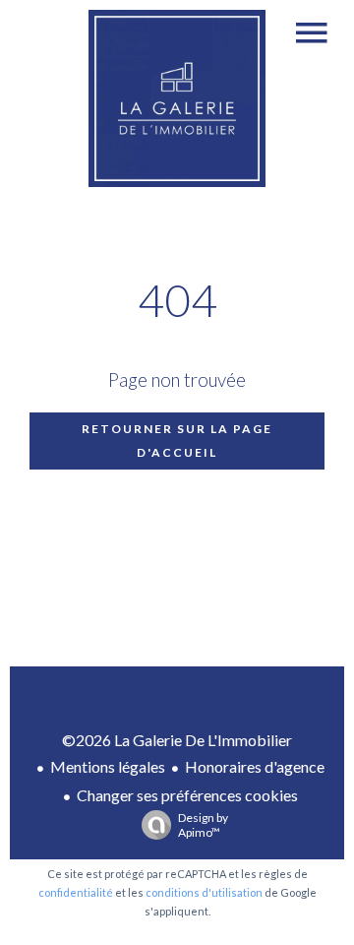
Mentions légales (107, 766)
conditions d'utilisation (204, 892)
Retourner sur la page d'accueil (177, 440)
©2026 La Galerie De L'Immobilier (177, 739)
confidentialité (75, 892)
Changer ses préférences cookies (187, 795)
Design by (203, 825)
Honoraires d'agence (254, 766)
